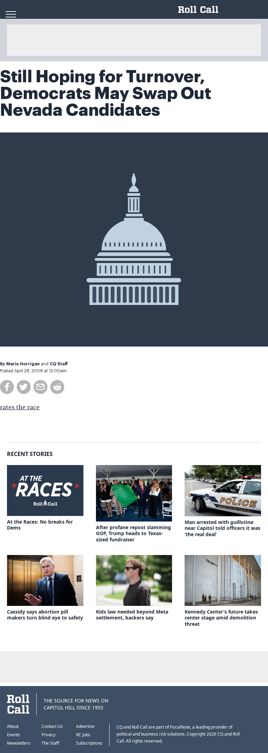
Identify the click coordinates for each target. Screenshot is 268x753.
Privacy (48, 735)
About (12, 726)
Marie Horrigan (23, 364)
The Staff (50, 743)
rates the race (20, 407)
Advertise (85, 726)
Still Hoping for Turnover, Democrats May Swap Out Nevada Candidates (105, 93)
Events (13, 735)
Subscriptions (89, 743)
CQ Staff (59, 364)
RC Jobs (83, 735)
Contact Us (52, 726)
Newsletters (18, 743)
